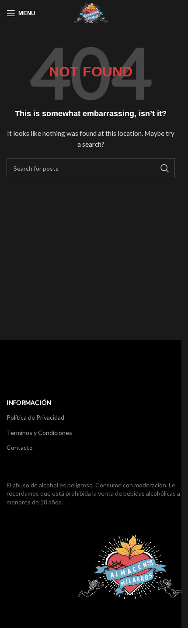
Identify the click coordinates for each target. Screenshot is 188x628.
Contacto (20, 447)
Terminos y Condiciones (39, 432)
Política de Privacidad (35, 417)
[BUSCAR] (165, 168)
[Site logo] (90, 12)
